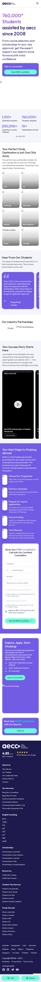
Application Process (9, 796)
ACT (3, 835)
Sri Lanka (16, 953)
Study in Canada (8, 915)
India (24, 945)
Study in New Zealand (10, 925)
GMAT (4, 841)
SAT (3, 828)
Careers (5, 782)
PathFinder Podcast (9, 878)
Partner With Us (8, 779)
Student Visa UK (8, 898)
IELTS (4, 819)
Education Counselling (10, 792)
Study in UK (6, 922)
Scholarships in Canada (10, 858)
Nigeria (20, 949)
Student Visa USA (8, 895)
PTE (3, 825)
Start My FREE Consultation (19, 621)
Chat (12, 978)
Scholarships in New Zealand (12, 855)
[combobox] (20, 583)
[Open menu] (37, 3)
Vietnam (34, 953)
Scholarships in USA (9, 861)
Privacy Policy (26, 610)
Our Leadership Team (10, 776)
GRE (3, 838)
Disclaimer (6, 962)
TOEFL (4, 822)
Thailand (25, 953)
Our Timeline (6, 772)
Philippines (30, 949)
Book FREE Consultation (20, 72)
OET (3, 832)
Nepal (13, 949)
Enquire (32, 978)
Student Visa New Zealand (11, 902)
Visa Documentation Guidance (13, 799)
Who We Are (7, 769)
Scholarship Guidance (10, 802)
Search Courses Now (15, 678)
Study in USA (6, 918)
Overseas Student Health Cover (13, 805)
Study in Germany (8, 931)
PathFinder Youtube (9, 875)
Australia (5, 945)
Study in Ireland (7, 928)
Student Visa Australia (10, 889)
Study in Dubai (7, 934)
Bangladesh (15, 945)
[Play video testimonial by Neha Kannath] (18, 404)
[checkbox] (6, 611)
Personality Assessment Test (12, 808)
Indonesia (32, 945)
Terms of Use (28, 962)
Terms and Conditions (16, 613)
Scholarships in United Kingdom (13, 865)
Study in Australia (8, 912)
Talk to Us (20, 731)
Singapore (6, 953)
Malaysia (5, 949)
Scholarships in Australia (11, 852)
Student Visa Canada (9, 892)
